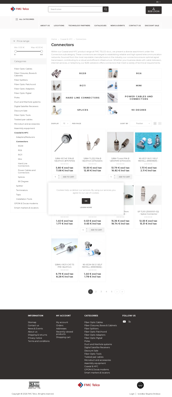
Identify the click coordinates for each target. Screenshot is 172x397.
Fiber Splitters (21, 80)
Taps (18, 194)
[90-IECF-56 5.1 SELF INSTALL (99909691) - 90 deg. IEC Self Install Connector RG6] (148, 142)
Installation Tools (24, 199)
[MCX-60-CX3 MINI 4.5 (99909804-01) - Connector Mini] (113, 86)
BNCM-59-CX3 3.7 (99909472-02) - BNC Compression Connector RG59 (64, 215)
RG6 (139, 73)
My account (62, 322)
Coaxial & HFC (21, 132)
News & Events (118, 26)
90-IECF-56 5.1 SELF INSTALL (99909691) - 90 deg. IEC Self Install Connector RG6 (148, 162)
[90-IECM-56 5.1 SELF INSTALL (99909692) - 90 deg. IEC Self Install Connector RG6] (113, 110)
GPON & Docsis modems (26, 203)
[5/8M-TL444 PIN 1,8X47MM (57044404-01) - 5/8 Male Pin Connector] (120, 142)
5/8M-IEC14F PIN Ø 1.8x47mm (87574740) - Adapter (64, 160)
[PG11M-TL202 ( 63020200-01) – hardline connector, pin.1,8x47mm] (56, 98)
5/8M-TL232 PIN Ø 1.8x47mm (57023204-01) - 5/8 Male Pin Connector (92, 162)
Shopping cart (63, 337)
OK (86, 201)
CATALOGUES (100, 26)
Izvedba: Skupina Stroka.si (149, 394)
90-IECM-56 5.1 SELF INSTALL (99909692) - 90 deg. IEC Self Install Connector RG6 (92, 268)
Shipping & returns (37, 335)
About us (45, 26)
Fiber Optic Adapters (24, 89)
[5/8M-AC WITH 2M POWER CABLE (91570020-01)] (113, 98)
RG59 (82, 73)
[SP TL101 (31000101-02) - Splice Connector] (148, 195)
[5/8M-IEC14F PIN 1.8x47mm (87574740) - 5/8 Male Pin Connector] (64, 142)
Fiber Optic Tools (22, 115)
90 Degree (138, 110)
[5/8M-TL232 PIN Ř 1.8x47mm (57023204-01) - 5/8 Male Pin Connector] (92, 142)
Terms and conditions (38, 341)
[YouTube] (124, 322)
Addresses (61, 328)
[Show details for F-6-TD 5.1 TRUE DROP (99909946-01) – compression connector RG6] (113, 73)
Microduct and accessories (27, 124)
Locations (59, 26)
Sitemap (32, 322)
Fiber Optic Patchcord (25, 84)
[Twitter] (130, 322)
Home (54, 39)
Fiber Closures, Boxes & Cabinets (25, 74)
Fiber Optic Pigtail (22, 93)
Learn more (86, 207)
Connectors (22, 141)
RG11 (83, 85)
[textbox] (75, 9)
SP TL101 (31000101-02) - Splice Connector (148, 212)
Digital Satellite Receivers (26, 106)
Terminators (22, 190)
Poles (17, 97)
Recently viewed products (64, 333)
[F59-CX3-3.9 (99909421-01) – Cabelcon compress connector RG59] (56, 73)
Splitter (19, 186)
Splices (82, 110)
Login (131, 394)
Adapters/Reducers (25, 137)
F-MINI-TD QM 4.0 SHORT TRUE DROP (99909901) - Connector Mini (92, 215)
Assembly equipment (24, 128)
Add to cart (68, 177)
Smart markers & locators (26, 208)
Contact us (135, 26)
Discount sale (152, 26)
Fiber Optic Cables (23, 69)
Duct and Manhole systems (27, 102)
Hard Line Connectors (83, 97)
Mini (139, 85)
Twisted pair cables (23, 119)
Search (105, 9)
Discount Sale (20, 111)
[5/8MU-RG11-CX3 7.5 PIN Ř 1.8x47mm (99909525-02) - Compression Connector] (64, 248)
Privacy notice (35, 338)
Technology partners (79, 26)
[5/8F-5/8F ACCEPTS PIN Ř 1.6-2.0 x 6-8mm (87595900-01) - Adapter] (56, 110)
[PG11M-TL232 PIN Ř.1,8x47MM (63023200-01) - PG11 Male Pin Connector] (56, 86)
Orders (59, 325)
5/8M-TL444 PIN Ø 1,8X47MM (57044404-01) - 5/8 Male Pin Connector (120, 162)
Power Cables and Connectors (139, 97)
